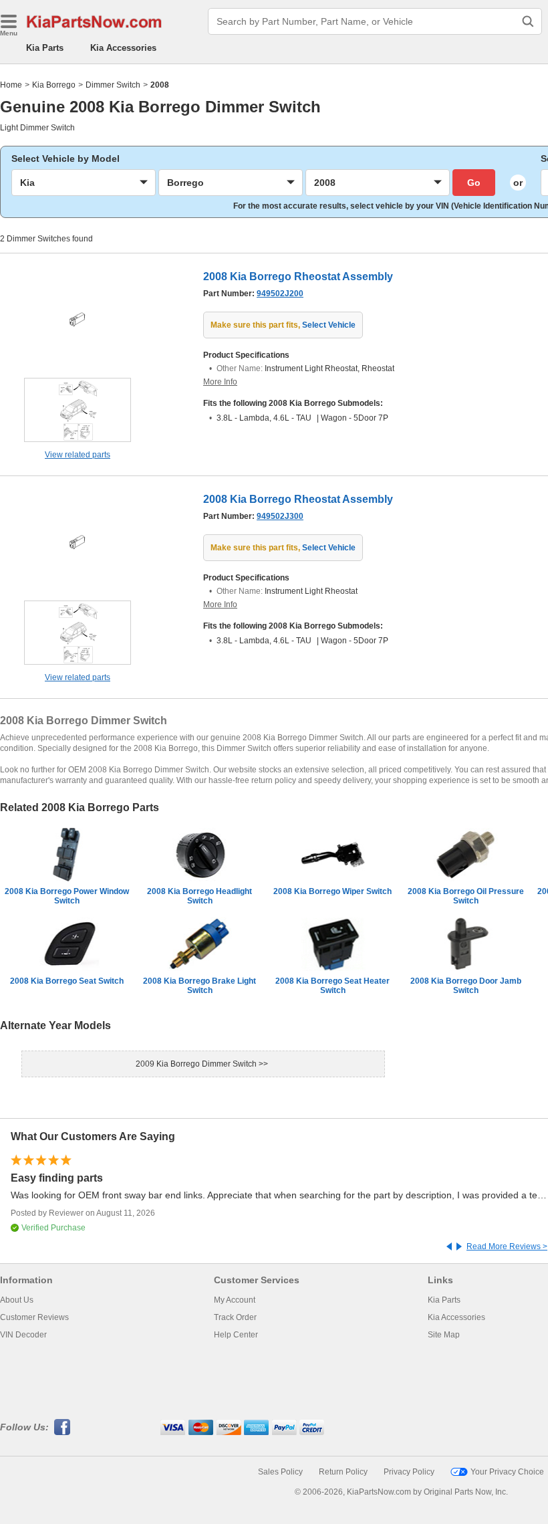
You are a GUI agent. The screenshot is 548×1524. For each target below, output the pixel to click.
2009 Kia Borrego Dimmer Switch (197, 1064)
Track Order (235, 1317)
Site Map (444, 1334)
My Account (234, 1300)
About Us (16, 1300)
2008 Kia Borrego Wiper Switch (332, 891)
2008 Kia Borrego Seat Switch (67, 981)
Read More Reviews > (506, 1246)
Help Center (236, 1334)
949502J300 (280, 516)
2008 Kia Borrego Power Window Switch (67, 896)
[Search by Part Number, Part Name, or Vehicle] (528, 21)
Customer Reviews (34, 1317)
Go (474, 182)
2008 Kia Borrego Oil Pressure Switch (466, 896)
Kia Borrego (54, 85)
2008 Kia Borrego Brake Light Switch (199, 985)
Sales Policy (280, 1472)
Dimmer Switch (113, 85)
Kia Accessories (123, 48)
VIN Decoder (23, 1334)
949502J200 (280, 293)
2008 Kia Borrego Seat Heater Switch (332, 985)
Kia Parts (44, 48)
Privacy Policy (409, 1472)
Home (11, 85)
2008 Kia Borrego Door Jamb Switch (465, 985)
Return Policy (343, 1472)
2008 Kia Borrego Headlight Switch (199, 896)
